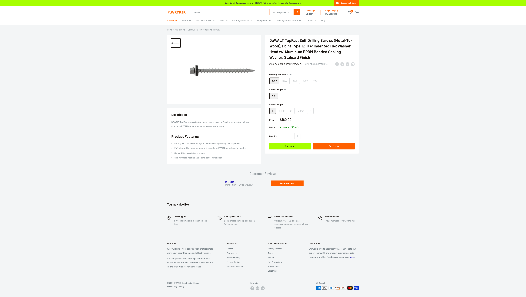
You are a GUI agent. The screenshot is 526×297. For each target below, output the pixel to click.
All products (180, 30)
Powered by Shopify (175, 286)
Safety (185, 20)
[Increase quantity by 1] (297, 136)
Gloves (271, 257)
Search (230, 248)
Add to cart (290, 146)
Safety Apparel (275, 248)
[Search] (297, 12)
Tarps (270, 253)
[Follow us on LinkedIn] (263, 288)
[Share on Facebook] (337, 64)
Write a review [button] (287, 183)
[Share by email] (353, 64)
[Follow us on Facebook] (252, 288)
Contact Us (311, 20)
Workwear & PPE (203, 20)
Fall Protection (275, 261)
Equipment (262, 20)
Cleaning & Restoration (286, 20)
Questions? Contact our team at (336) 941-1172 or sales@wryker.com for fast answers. (263, 3)
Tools (222, 20)
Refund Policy (233, 257)
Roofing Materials (240, 20)
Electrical (272, 270)
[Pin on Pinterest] (342, 64)
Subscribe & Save (348, 3)
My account (331, 13)
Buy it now (334, 146)
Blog (323, 20)
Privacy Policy (233, 261)
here (352, 257)
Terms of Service (235, 266)
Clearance (172, 20)
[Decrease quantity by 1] (283, 136)
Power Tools (274, 266)
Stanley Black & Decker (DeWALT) (285, 64)
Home (169, 30)
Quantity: (273, 136)
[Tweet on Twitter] (347, 64)
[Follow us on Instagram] (257, 288)
